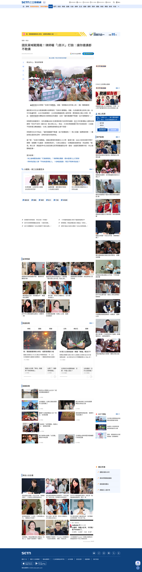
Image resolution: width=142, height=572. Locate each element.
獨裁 (53, 105)
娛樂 (76, 6)
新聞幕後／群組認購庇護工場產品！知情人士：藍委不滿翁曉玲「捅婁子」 (33, 538)
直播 (67, 6)
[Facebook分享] (23, 62)
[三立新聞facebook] (99, 553)
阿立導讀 (94, 2)
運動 (97, 6)
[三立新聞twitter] (113, 553)
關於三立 (24, 559)
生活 (80, 6)
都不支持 (102, 127)
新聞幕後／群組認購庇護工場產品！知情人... (74, 223)
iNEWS (80, 2)
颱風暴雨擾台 (34, 6)
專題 (106, 6)
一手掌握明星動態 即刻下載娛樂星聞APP (73, 220)
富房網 (109, 2)
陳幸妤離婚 (44, 6)
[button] (113, 2)
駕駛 (50, 329)
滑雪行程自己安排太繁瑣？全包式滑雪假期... (74, 226)
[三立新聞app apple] (27, 563)
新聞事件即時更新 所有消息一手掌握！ (36, 220)
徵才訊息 (96, 559)
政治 (50, 6)
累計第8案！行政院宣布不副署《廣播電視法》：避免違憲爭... (108, 335)
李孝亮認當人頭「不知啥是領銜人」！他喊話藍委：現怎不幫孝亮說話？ (53, 161)
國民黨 (34, 105)
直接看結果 (102, 130)
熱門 (54, 6)
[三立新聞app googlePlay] (40, 563)
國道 (39, 329)
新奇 (110, 6)
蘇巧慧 (102, 123)
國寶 (86, 329)
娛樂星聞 (73, 2)
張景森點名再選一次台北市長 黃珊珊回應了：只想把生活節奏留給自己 (33, 496)
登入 (119, 2)
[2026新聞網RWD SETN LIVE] (44, 2)
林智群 (35, 116)
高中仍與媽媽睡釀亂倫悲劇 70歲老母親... (36, 223)
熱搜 (63, 6)
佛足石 (76, 329)
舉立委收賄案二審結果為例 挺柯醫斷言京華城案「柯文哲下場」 (81, 517)
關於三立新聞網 (34, 559)
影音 (59, 6)
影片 (75, 121)
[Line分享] (23, 66)
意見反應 (79, 559)
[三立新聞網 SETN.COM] (23, 6)
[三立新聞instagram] (103, 553)
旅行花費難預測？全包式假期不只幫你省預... (37, 226)
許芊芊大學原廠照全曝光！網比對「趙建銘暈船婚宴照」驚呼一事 (81, 496)
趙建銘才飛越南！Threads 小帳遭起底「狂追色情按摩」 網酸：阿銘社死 (57, 538)
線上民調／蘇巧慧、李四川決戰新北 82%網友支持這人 (57, 517)
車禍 (28, 329)
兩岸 (93, 6)
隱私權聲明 (46, 559)
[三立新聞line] (108, 553)
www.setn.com (37, 568)
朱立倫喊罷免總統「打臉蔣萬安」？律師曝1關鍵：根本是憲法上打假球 (53, 158)
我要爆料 (87, 559)
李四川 (102, 125)
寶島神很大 (102, 2)
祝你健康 (86, 2)
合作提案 (70, 559)
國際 (89, 6)
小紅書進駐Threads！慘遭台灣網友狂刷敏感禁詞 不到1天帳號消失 (81, 538)
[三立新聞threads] (118, 553)
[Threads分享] (23, 70)
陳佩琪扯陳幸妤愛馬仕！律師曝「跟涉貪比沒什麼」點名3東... (56, 278)
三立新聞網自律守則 (58, 559)
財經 (101, 6)
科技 (114, 6)
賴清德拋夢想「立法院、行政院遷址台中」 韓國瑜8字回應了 (33, 517)
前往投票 (113, 130)
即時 (27, 6)
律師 (31, 116)
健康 (84, 6)
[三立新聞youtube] (94, 553)
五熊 (64, 329)
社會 (72, 6)
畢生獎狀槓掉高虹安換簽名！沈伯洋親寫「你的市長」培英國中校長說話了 (57, 496)
